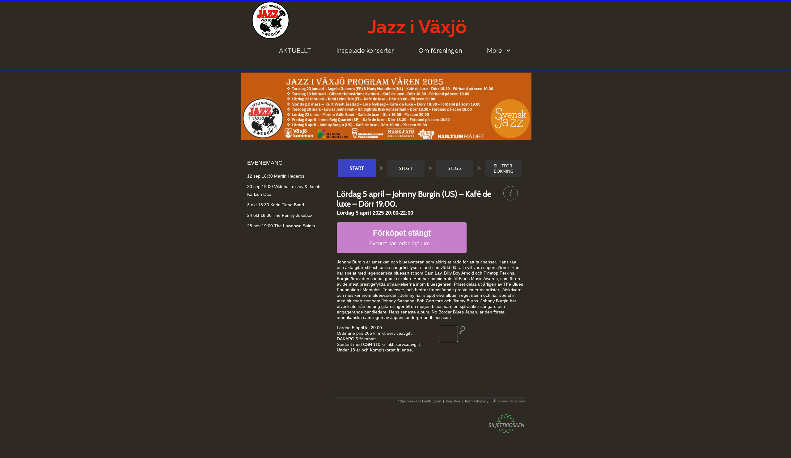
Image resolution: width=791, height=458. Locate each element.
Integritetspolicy (477, 401)
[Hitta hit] (454, 334)
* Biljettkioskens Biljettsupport (419, 401)
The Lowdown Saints (281, 225)
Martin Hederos (275, 176)
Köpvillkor (453, 401)
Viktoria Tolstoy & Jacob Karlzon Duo (283, 190)
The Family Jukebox (279, 215)
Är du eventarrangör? (509, 401)
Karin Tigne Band (275, 204)
